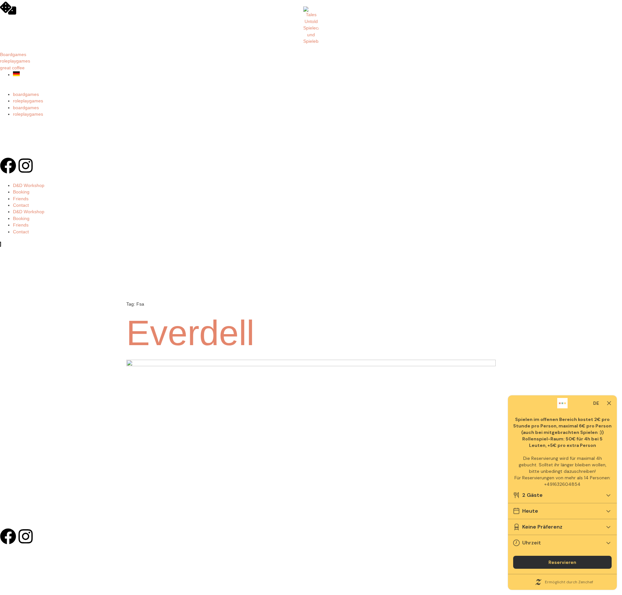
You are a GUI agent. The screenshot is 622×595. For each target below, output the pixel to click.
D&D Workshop (28, 185)
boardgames (26, 94)
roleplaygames (28, 101)
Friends (21, 198)
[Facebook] (8, 166)
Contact (21, 205)
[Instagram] (25, 166)
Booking (21, 192)
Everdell (190, 333)
